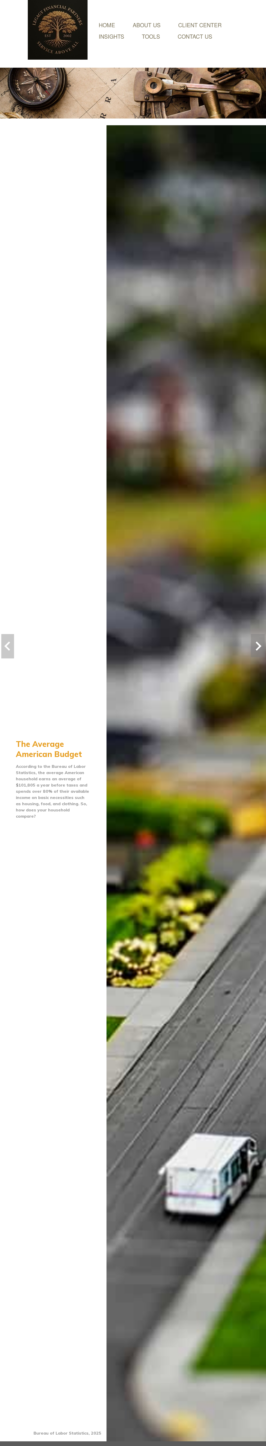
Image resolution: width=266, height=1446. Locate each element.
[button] (146, 25)
